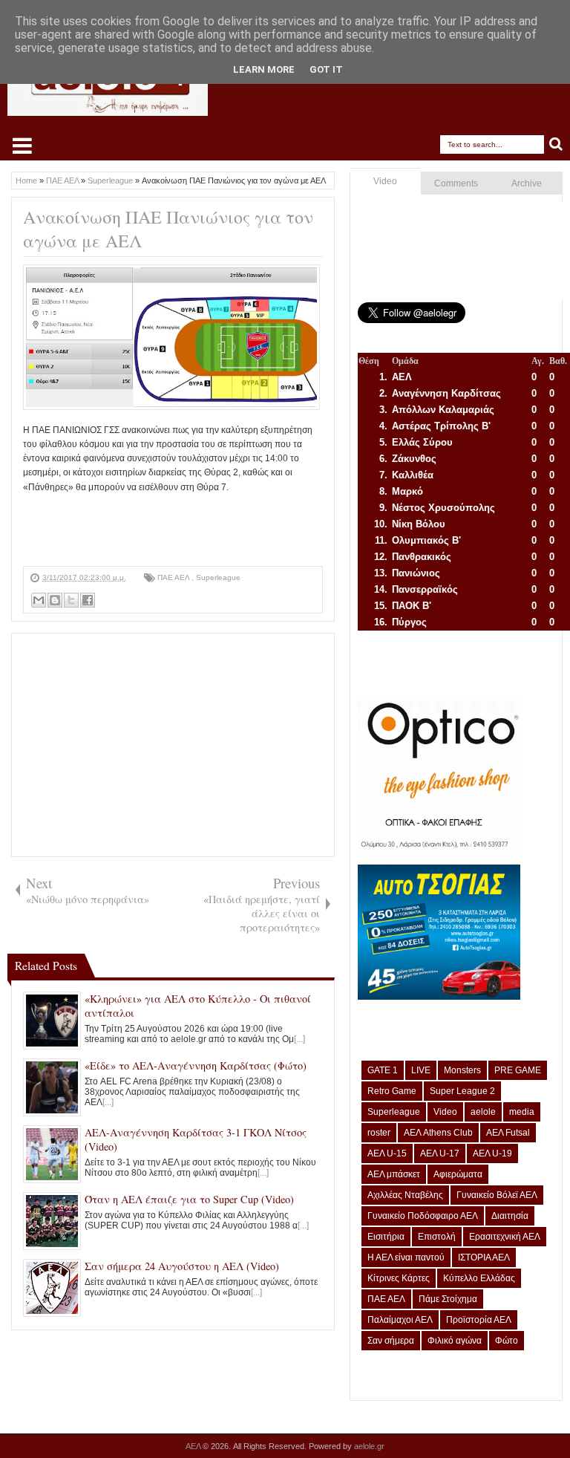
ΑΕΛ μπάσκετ (393, 1174)
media (521, 1112)
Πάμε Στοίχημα (448, 1299)
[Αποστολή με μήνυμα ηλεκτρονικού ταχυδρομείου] (38, 600)
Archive (526, 183)
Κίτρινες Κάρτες (398, 1278)
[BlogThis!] (55, 600)
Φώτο (506, 1340)
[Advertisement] (293, 528)
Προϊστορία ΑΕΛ (478, 1320)
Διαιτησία (509, 1216)
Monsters (462, 1070)
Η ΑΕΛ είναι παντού (406, 1257)
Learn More (264, 69)
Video (385, 181)
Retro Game (391, 1091)
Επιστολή (437, 1236)
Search (556, 144)
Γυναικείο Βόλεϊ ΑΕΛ (496, 1195)
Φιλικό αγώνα (455, 1340)
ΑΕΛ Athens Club (438, 1132)
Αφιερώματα (457, 1174)
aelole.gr (369, 1446)
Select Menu (22, 145)
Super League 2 (462, 1091)
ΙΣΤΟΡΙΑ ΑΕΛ (484, 1257)
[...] (299, 1039)
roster (378, 1132)
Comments (456, 183)
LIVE (420, 1070)
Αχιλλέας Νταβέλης (405, 1195)
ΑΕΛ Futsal (508, 1132)
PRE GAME (517, 1070)
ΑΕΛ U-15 (387, 1153)
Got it (326, 69)
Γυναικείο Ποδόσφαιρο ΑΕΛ (422, 1216)
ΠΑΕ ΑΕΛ (174, 577)
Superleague (218, 577)
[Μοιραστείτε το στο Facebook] (87, 600)
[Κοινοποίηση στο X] (71, 600)
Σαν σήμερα (390, 1340)
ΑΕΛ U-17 (439, 1153)
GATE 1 (382, 1070)
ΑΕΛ (194, 1446)
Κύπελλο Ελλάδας (479, 1278)
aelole (483, 1112)
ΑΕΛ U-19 (492, 1153)
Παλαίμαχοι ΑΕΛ (400, 1320)
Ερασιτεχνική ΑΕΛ (504, 1236)
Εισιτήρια (385, 1236)
